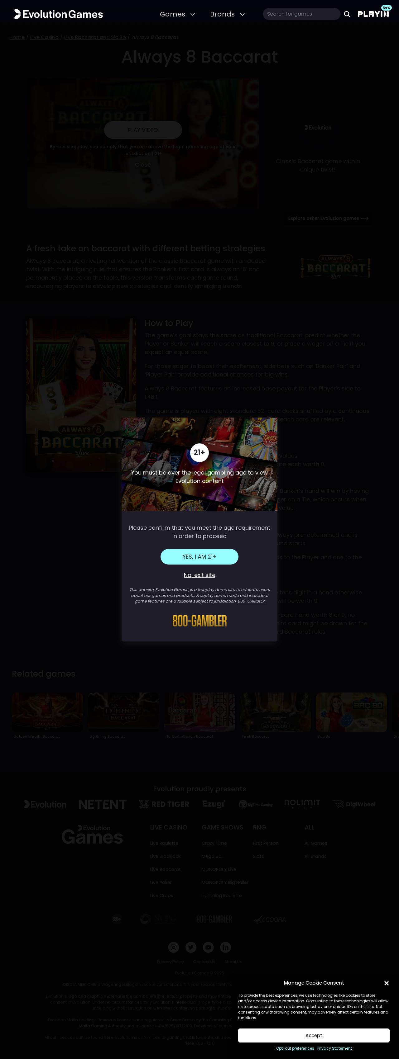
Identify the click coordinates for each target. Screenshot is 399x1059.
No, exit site (199, 575)
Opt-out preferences (295, 1048)
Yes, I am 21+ (200, 556)
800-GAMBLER (251, 601)
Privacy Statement (334, 1048)
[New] (373, 14)
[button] (386, 983)
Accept (313, 1035)
